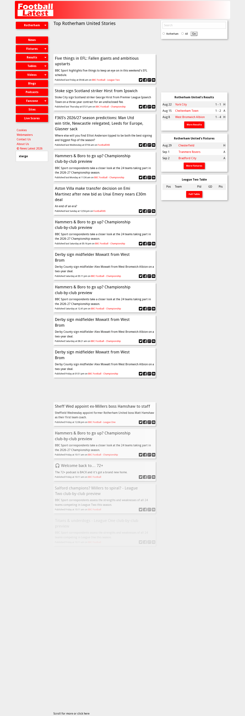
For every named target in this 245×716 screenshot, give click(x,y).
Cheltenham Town (186, 110)
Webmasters (25, 135)
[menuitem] (32, 28)
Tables (31, 66)
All (186, 33)
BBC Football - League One (102, 422)
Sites (32, 109)
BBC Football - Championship (111, 106)
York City (181, 104)
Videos (32, 75)
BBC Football (94, 477)
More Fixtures (194, 165)
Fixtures (32, 48)
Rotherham (32, 25)
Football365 (104, 145)
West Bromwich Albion (190, 117)
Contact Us (24, 139)
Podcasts (32, 92)
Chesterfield (186, 145)
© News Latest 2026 (30, 148)
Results (32, 57)
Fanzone (32, 101)
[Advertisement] (164, 10)
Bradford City (187, 158)
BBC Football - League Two (106, 80)
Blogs (32, 83)
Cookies (22, 130)
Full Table (194, 194)
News (32, 40)
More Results (194, 124)
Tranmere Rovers (189, 152)
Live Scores (32, 118)
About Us (23, 144)
